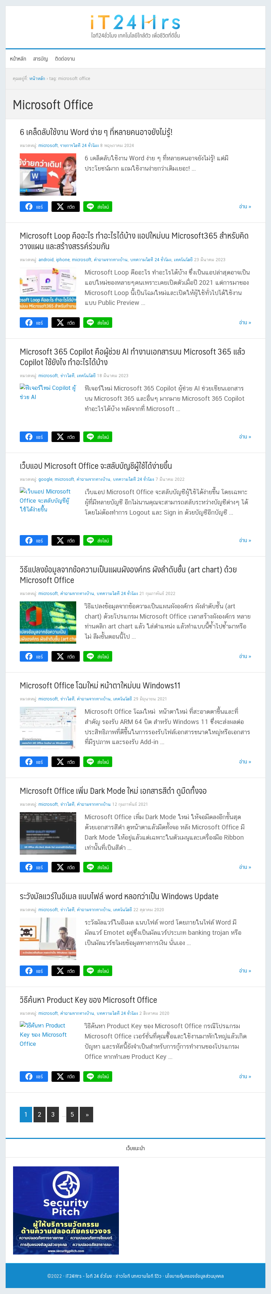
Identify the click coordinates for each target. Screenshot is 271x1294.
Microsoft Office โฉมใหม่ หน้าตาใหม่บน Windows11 (100, 685)
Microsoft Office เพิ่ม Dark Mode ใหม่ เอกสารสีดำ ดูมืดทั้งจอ (113, 790)
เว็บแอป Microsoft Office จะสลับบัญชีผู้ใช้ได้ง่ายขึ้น (96, 465)
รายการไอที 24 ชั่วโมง (79, 145)
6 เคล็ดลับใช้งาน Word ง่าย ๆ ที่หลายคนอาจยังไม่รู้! (96, 131)
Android (46, 259)
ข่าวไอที (67, 375)
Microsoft (48, 145)
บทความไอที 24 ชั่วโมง (150, 259)
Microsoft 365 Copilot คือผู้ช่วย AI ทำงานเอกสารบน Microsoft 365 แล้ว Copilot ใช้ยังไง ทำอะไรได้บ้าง (132, 356)
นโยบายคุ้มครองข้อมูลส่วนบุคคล (194, 1275)
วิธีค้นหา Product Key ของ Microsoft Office (88, 999)
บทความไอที (142, 1275)
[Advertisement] (190, 1210)
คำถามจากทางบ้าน (111, 259)
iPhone (63, 259)
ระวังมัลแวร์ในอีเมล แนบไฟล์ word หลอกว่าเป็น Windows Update (119, 896)
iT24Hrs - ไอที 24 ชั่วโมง (89, 1275)
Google (45, 479)
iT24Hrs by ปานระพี (135, 25)
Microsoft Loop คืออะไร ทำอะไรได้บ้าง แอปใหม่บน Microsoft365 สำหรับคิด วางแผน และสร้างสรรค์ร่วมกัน (134, 240)
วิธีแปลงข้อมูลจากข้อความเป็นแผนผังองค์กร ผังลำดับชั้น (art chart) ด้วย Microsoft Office (128, 574)
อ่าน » (245, 206)
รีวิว (158, 1275)
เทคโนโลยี (183, 259)
